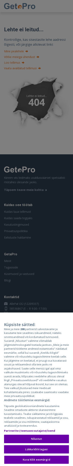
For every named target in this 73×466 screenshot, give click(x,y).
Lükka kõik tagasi (36, 449)
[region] (36, 389)
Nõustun (36, 439)
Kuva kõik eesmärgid (36, 459)
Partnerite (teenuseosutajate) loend (29, 430)
